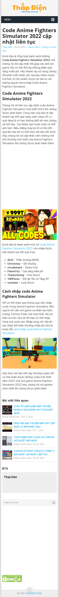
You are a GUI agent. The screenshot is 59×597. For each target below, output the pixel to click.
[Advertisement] (29, 176)
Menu (7, 19)
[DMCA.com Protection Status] (12, 581)
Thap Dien (7, 47)
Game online (34, 47)
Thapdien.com (33, 593)
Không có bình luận (10, 417)
